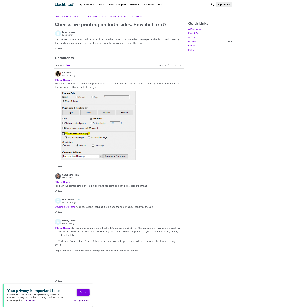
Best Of (191, 49)
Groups (191, 45)
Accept (83, 292)
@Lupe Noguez (63, 79)
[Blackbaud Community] (64, 4)
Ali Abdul (66, 72)
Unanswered (210, 41)
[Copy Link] (75, 35)
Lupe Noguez (68, 32)
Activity (191, 37)
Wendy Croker (69, 220)
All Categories (194, 29)
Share (58, 48)
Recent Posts (194, 33)
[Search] (212, 4)
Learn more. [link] (30, 300)
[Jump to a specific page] (180, 65)
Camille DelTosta (70, 174)
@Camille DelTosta (65, 206)
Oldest (66, 65)
